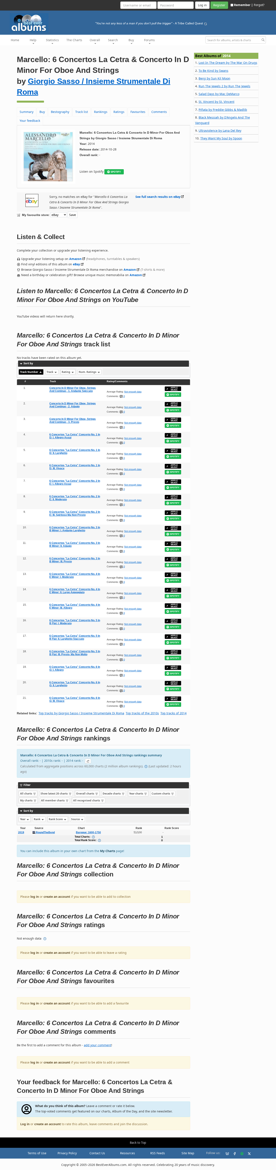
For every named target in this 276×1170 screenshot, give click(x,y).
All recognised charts (87, 800)
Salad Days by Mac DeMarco (219, 94)
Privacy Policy (67, 1153)
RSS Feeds (157, 1153)
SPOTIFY (116, 171)
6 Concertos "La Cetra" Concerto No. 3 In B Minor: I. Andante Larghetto (74, 529)
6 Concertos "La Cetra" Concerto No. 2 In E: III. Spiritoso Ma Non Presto (74, 513)
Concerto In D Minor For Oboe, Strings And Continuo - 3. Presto (72, 421)
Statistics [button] (52, 40)
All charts (26, 793)
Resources (127, 1153)
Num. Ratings (88, 372)
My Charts (107, 851)
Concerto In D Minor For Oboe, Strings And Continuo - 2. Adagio (72, 405)
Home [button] (15, 40)
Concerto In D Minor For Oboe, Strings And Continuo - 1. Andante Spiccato (72, 389)
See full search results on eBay (157, 197)
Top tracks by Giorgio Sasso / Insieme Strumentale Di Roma (81, 713)
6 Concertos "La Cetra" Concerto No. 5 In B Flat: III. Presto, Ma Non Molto (74, 653)
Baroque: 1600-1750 (88, 832)
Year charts (136, 793)
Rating (66, 372)
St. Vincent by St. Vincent (216, 102)
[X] (247, 1153)
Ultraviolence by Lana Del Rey (220, 130)
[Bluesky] (225, 1153)
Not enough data (132, 391)
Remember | (243, 5)
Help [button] (33, 40)
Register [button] (219, 5)
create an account (57, 897)
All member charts (53, 800)
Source (75, 819)
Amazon (75, 259)
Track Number (29, 372)
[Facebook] (233, 1153)
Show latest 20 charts (54, 793)
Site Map (188, 1153)
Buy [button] (131, 40)
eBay (76, 264)
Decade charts (112, 793)
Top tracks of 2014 (173, 713)
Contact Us (97, 1153)
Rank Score (56, 819)
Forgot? (259, 5)
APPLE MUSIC (174, 388)
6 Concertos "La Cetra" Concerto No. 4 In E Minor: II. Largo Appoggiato (74, 591)
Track (50, 372)
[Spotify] (240, 1153)
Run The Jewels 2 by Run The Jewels (224, 86)
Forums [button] (149, 40)
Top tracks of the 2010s (142, 713)
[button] (88, 761)
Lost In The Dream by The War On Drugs (228, 63)
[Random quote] (205, 23)
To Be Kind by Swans (213, 71)
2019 (21, 832)
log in (34, 897)
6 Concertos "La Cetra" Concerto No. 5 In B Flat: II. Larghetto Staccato (74, 637)
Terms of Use (37, 1153)
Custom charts (161, 793)
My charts (26, 800)
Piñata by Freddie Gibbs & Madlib (223, 110)
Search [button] (113, 40)
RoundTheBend (45, 832)
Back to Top (138, 1142)
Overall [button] (95, 40)
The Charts (74, 40)
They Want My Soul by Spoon (221, 138)
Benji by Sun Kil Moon (214, 78)
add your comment (97, 1045)
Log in (25, 1124)
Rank (37, 819)
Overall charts (85, 793)
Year (23, 819)
